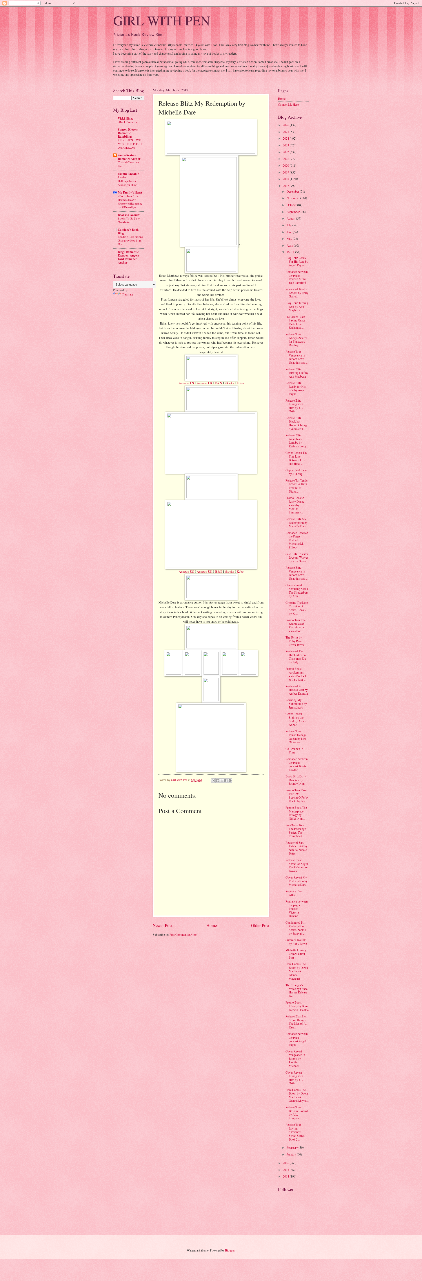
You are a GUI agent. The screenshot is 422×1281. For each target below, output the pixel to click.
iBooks (229, 383)
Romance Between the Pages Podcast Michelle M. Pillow (297, 540)
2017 (286, 186)
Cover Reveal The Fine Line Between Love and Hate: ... (296, 458)
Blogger (230, 1250)
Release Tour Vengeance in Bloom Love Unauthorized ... (297, 357)
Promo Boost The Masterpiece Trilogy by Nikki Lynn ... (296, 813)
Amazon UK (204, 383)
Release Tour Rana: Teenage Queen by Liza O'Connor (296, 736)
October (292, 205)
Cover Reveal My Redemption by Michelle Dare (296, 881)
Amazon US (186, 383)
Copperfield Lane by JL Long (296, 472)
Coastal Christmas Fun (128, 164)
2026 (286, 125)
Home (211, 925)
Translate (127, 294)
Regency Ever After (294, 893)
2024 (286, 138)
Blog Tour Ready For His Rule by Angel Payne (297, 261)
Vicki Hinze (125, 118)
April (290, 245)
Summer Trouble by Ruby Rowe (296, 942)
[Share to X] (222, 780)
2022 (286, 152)
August (291, 218)
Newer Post (162, 925)
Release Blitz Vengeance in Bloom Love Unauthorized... (296, 573)
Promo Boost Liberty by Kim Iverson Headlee (297, 1006)
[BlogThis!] (217, 780)
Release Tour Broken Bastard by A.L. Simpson (297, 1112)
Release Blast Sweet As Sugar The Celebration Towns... (297, 865)
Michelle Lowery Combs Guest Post (296, 954)
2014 (286, 1176)
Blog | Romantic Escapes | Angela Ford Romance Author (128, 257)
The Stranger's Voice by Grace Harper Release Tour (296, 990)
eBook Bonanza (127, 122)
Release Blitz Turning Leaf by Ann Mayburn (297, 372)
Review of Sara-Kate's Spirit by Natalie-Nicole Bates (296, 848)
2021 (286, 159)
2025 (286, 132)
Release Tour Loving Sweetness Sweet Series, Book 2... (295, 1131)
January (292, 1154)
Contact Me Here (288, 104)
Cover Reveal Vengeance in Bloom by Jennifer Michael (295, 1058)
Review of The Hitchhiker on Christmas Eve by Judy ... (296, 656)
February (292, 1147)
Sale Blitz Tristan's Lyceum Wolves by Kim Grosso (297, 557)
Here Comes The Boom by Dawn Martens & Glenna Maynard (297, 971)
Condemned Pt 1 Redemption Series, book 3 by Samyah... (296, 928)
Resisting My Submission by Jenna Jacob (296, 703)
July (289, 225)
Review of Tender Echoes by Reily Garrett (297, 292)
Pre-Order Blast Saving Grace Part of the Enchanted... (295, 322)
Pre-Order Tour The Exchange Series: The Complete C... (296, 830)
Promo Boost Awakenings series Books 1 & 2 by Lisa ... (296, 674)
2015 (286, 1170)
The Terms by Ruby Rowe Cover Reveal (295, 641)
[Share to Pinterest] (230, 780)
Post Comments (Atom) (183, 934)
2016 (286, 1163)
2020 (286, 165)
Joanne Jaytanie (128, 174)
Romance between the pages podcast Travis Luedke (297, 764)
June (290, 232)
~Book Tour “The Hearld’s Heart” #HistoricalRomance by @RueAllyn (130, 201)
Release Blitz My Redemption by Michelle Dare (296, 522)
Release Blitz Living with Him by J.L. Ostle (294, 405)
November (293, 198)
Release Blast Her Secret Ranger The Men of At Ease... (296, 1021)
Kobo (240, 383)
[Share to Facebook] (226, 780)
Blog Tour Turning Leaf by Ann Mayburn (297, 306)
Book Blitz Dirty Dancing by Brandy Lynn (296, 780)
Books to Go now (129, 215)
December (293, 191)
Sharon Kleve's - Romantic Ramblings (128, 133)
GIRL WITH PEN (161, 20)
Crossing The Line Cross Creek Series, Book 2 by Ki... (297, 608)
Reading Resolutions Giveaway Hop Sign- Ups (130, 240)
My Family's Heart (130, 192)
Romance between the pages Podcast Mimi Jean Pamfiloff (297, 277)
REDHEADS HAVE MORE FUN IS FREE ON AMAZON (130, 144)
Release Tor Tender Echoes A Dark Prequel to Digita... (297, 485)
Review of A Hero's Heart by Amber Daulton (297, 690)
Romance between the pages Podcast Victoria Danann (297, 908)
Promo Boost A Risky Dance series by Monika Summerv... (295, 505)
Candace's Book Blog (128, 231)
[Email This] (213, 780)
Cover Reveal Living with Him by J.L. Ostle (294, 1077)
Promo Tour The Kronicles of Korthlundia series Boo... (296, 625)
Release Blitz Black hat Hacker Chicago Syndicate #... (297, 423)
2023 (286, 145)
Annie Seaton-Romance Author (129, 157)
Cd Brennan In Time (294, 751)
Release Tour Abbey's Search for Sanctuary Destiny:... (296, 339)
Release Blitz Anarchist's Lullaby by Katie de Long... (297, 440)
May (290, 238)
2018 (286, 179)
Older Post (260, 925)
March (291, 252)
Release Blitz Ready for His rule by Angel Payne (296, 388)
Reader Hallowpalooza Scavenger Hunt (127, 181)
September (293, 212)
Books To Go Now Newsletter (129, 220)
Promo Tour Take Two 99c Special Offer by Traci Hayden (297, 795)
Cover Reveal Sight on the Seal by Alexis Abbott (296, 719)
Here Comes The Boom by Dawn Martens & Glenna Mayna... (297, 1095)
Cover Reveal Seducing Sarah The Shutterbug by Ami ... (297, 590)
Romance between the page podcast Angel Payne (297, 1039)
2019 (286, 172)
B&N (218, 383)
